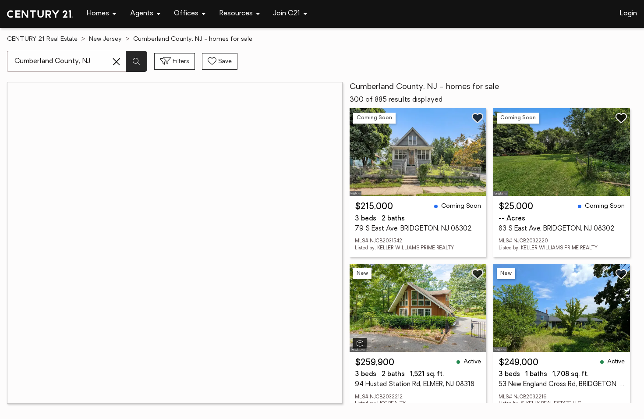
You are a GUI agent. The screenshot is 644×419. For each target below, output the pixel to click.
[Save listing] (477, 118)
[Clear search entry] (116, 61)
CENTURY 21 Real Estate (42, 39)
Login (628, 13)
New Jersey (105, 39)
